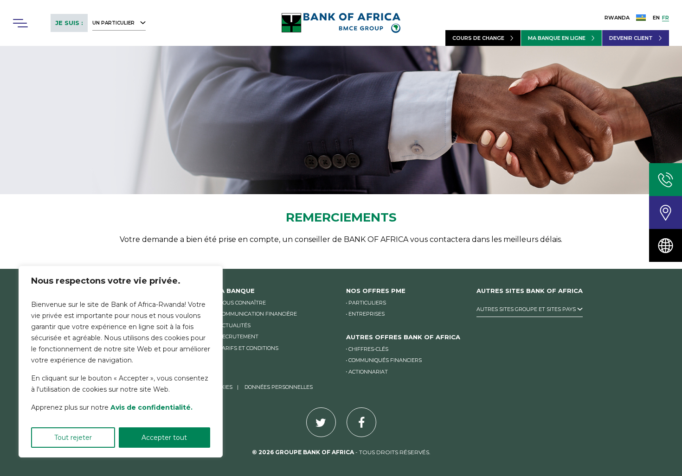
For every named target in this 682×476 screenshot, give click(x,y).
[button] (20, 23)
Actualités (235, 325)
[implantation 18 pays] (665, 245)
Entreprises (366, 314)
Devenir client (631, 38)
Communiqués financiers (385, 360)
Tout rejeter (73, 437)
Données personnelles (278, 387)
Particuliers (367, 302)
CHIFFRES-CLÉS (368, 349)
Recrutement (238, 336)
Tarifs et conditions (248, 348)
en (656, 17)
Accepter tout (164, 437)
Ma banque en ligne (556, 38)
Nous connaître (242, 302)
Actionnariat (368, 371)
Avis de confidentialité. (151, 407)
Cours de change (478, 38)
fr (665, 17)
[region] (121, 361)
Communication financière (258, 314)
